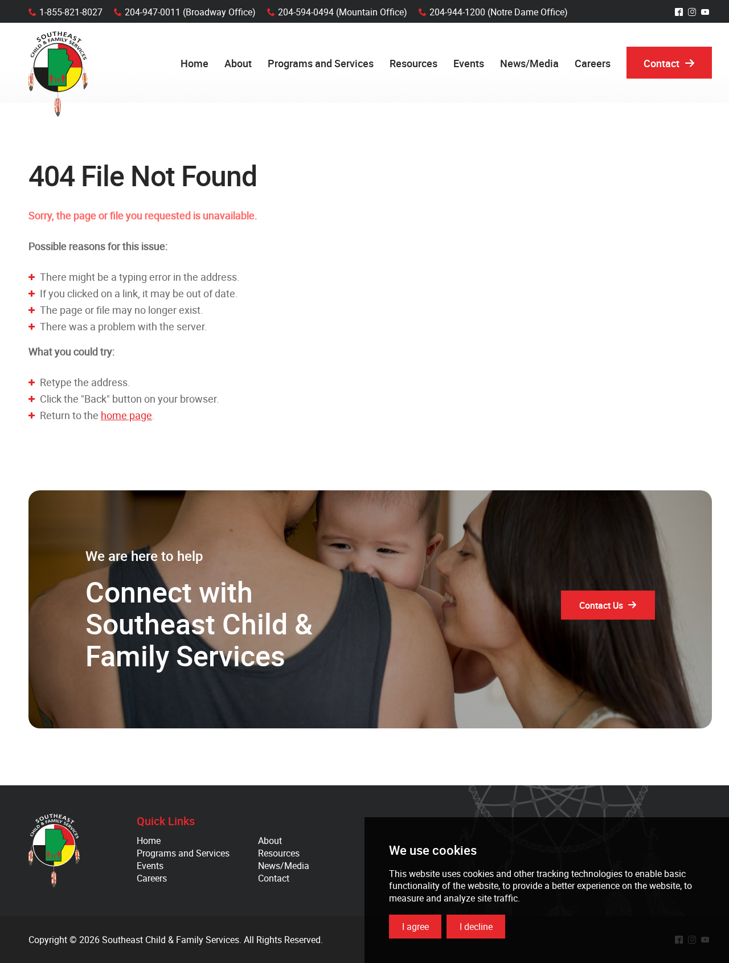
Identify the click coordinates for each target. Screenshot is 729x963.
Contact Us (601, 605)
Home (149, 840)
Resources (279, 853)
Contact (273, 878)
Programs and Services (183, 853)
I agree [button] (415, 926)
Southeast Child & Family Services (58, 74)
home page (126, 415)
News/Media (283, 865)
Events (150, 865)
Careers (152, 878)
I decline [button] (476, 926)
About (270, 840)
